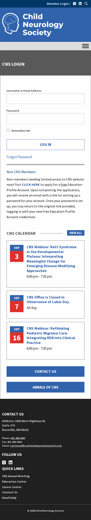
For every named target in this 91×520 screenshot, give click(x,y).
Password (13, 111)
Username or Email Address (24, 91)
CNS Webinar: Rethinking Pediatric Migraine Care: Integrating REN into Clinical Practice (51, 335)
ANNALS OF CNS (45, 387)
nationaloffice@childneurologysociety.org (36, 445)
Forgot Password (19, 157)
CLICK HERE (31, 184)
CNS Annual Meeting (16, 476)
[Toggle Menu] (85, 46)
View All (75, 233)
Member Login (58, 3)
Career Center (12, 487)
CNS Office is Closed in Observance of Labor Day (48, 299)
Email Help (9, 498)
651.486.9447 (18, 438)
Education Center (14, 481)
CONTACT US (45, 371)
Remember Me (20, 131)
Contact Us (10, 492)
